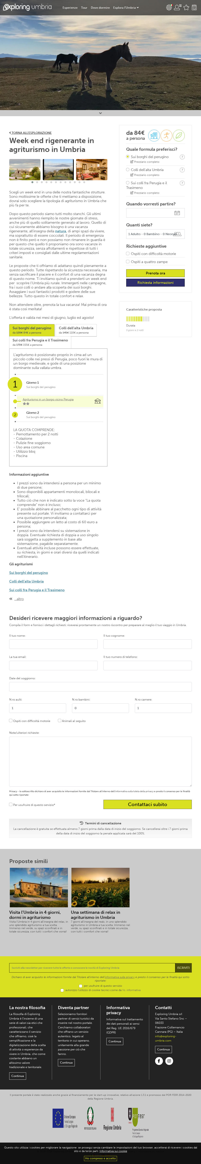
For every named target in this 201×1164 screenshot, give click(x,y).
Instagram (169, 1061)
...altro (19, 599)
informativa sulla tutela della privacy (134, 791)
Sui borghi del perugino (28, 573)
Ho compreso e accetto (100, 1158)
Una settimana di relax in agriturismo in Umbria (95, 915)
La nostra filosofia (27, 1007)
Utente (178, 7)
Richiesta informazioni (155, 282)
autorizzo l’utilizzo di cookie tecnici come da (103, 990)
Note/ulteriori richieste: (24, 733)
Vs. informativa (131, 990)
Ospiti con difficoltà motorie (153, 254)
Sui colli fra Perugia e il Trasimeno (37, 590)
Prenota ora (155, 273)
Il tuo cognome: (114, 635)
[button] (32, 182)
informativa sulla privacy (120, 977)
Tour (84, 7)
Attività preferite (186, 7)
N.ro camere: (143, 699)
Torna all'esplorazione (31, 133)
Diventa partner (73, 1007)
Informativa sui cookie (113, 1151)
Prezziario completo (146, 162)
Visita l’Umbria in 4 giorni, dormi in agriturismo (35, 915)
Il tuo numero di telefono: (120, 657)
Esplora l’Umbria (124, 7)
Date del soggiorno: (22, 678)
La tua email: (17, 657)
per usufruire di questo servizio (103, 985)
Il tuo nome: (17, 635)
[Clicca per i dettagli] (182, 156)
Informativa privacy (118, 1010)
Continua (17, 1076)
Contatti (163, 1007)
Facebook (159, 1061)
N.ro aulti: (15, 699)
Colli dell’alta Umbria (26, 581)
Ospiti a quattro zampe (149, 262)
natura (60, 231)
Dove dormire (100, 7)
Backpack (194, 7)
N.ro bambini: (81, 699)
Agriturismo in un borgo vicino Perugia (48, 399)
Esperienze (70, 7)
